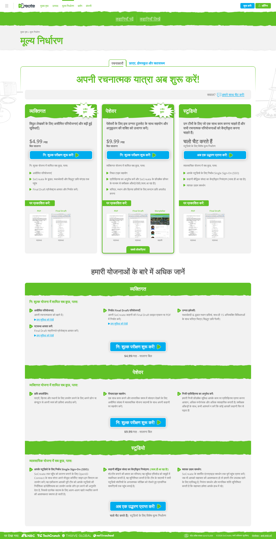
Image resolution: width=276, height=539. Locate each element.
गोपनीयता (255, 535)
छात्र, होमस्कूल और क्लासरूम (147, 63)
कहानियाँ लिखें (150, 19)
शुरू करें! (247, 6)
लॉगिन (265, 6)
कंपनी (89, 6)
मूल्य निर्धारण (68, 6)
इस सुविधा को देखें (45, 319)
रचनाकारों (117, 63)
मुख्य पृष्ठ (44, 6)
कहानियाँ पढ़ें (125, 19)
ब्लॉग (80, 6)
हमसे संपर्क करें (266, 535)
